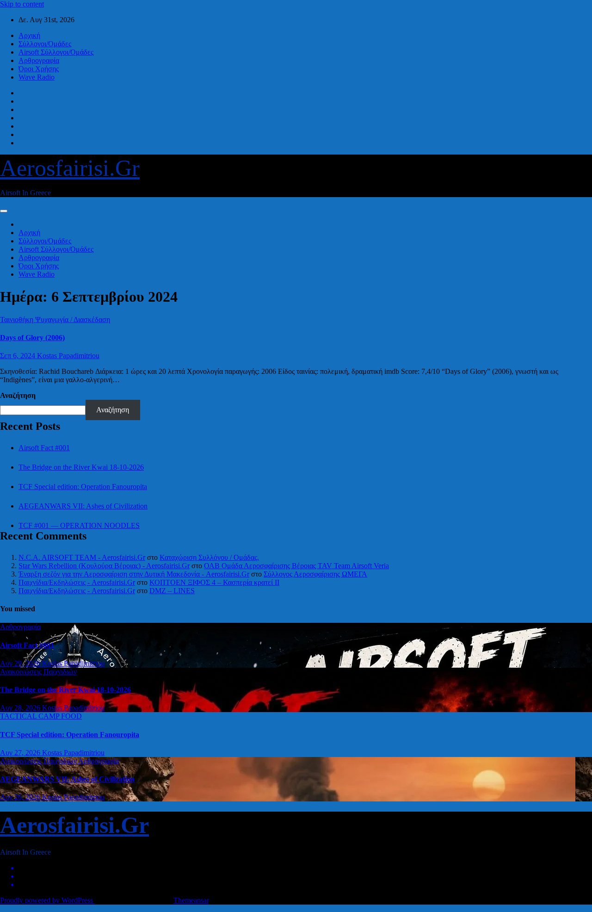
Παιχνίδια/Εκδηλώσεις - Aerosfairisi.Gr (76, 582)
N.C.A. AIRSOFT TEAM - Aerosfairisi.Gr (81, 557)
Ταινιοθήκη (17, 319)
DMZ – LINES (172, 591)
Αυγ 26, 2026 (21, 797)
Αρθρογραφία (38, 60)
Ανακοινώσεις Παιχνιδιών (38, 672)
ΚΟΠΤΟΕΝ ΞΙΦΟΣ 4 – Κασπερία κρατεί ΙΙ (214, 582)
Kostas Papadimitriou (68, 356)
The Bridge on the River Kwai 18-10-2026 (81, 467)
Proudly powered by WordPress (47, 900)
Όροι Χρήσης (38, 69)
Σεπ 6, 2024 (18, 356)
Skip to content (22, 4)
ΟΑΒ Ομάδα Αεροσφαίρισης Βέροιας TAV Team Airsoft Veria (296, 566)
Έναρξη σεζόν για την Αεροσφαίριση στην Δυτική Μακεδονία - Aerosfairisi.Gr (133, 574)
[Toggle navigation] (3, 211)
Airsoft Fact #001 (44, 448)
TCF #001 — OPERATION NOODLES (79, 525)
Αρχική (29, 35)
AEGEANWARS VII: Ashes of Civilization (83, 506)
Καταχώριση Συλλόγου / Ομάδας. (209, 557)
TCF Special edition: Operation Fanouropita (82, 486)
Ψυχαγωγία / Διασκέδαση (72, 319)
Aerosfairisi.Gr (70, 168)
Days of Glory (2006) (32, 337)
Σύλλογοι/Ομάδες (44, 44)
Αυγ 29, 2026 (21, 663)
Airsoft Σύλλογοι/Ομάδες (55, 52)
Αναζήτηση (18, 395)
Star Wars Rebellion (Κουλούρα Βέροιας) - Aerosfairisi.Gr (104, 566)
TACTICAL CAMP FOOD (41, 716)
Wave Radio (36, 77)
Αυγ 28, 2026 (21, 708)
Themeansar (191, 900)
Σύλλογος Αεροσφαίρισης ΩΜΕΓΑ (315, 574)
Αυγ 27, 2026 (21, 753)
